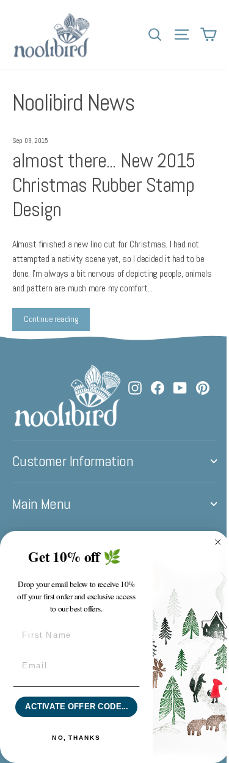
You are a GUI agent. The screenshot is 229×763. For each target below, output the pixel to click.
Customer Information (72, 461)
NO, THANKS (76, 738)
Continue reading (51, 318)
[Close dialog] (218, 542)
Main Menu (41, 504)
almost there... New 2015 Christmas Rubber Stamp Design (103, 184)
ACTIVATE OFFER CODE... (76, 707)
